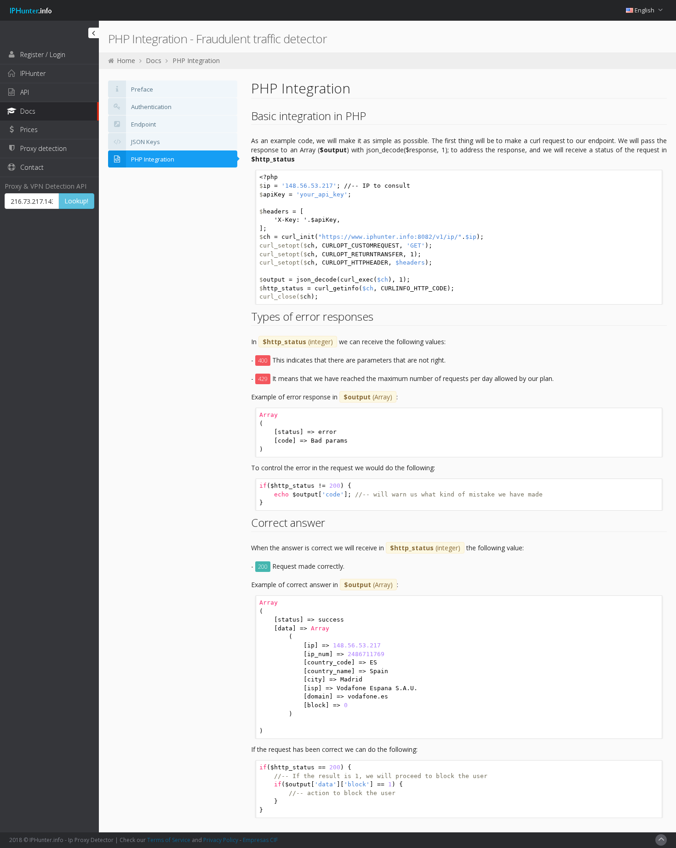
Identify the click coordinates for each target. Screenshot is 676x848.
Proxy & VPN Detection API (45, 186)
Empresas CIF (260, 840)
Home (126, 60)
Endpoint (143, 124)
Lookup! (76, 200)
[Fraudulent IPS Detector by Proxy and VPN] (31, 6)
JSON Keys (145, 142)
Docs (153, 60)
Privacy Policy (220, 840)
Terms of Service (168, 840)
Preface (141, 89)
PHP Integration (196, 60)
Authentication (151, 107)
